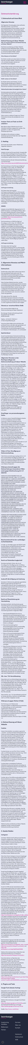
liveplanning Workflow (5, 1023)
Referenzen (4, 1027)
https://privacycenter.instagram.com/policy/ (12, 946)
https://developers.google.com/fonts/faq (12, 1003)
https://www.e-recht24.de (11, 1009)
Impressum (18, 1034)
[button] (3, 1042)
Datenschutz (19, 1037)
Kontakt (17, 1028)
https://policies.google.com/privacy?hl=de (12, 1006)
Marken (3, 1030)
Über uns (18, 1025)
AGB (16, 1039)
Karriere (17, 1022)
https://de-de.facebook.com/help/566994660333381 (12, 948)
